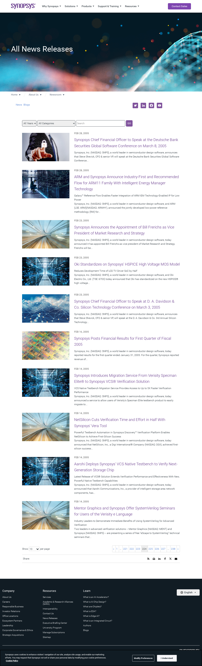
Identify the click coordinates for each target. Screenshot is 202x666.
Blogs (27, 104)
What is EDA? (89, 611)
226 (157, 548)
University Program (52, 627)
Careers (6, 602)
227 (163, 548)
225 (151, 548)
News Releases (50, 618)
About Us (34, 94)
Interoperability (50, 608)
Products (87, 6)
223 (138, 548)
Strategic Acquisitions (13, 635)
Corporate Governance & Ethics (17, 630)
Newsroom (55, 94)
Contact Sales (179, 6)
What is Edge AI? (91, 616)
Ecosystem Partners (12, 620)
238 (173, 548)
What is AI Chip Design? (94, 602)
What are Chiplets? (92, 606)
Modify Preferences (143, 658)
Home (14, 94)
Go (129, 123)
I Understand (167, 658)
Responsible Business (13, 606)
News (19, 104)
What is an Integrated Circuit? (97, 620)
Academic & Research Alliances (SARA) (58, 603)
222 (132, 548)
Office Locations (10, 616)
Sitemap (47, 637)
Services (47, 597)
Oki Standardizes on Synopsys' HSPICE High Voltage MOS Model (127, 264)
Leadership (7, 625)
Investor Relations (11, 611)
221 (125, 548)
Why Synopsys (50, 6)
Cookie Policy (12, 661)
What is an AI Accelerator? (96, 597)
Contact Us (48, 613)
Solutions (70, 6)
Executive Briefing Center (55, 623)
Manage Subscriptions (54, 632)
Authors (87, 625)
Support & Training (108, 6)
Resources (131, 6)
